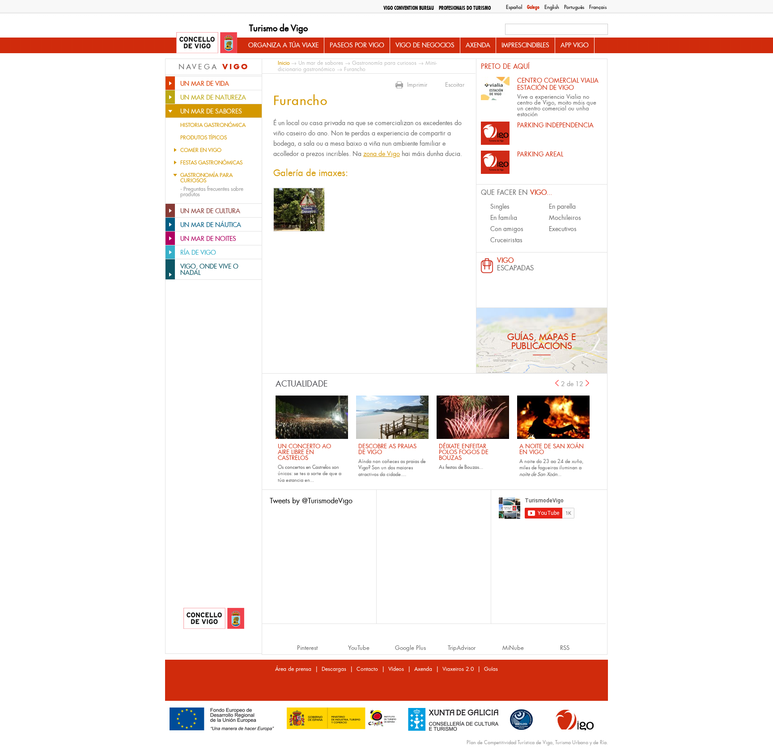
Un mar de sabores (320, 63)
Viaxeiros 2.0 (458, 669)
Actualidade (302, 384)
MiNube (513, 648)
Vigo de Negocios (424, 45)
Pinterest (307, 648)
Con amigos (506, 229)
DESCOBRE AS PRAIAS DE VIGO (387, 449)
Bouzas (471, 467)
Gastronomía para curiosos (206, 178)
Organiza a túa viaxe (283, 45)
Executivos (563, 229)
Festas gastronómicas (211, 162)
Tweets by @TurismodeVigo (311, 500)
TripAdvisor (462, 648)
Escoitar (454, 84)
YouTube (359, 648)
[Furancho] (299, 210)
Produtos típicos (203, 137)
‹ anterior (557, 383)
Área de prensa (293, 669)
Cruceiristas (506, 240)
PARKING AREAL (540, 154)
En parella (562, 206)
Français (598, 7)
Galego (533, 7)
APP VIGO (575, 45)
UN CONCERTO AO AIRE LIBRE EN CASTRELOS (304, 452)
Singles (500, 206)
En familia (503, 218)
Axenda (478, 45)
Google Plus (410, 648)
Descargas (334, 669)
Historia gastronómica (213, 125)
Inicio (283, 62)
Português (574, 7)
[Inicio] (206, 43)
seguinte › (587, 383)
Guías (491, 669)
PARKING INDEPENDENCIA (555, 125)
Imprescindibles (525, 45)
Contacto (367, 669)
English (551, 7)
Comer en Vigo (200, 150)
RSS (564, 648)
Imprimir (417, 84)
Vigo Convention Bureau (408, 8)
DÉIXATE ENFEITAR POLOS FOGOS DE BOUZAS (463, 452)
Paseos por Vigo (357, 45)
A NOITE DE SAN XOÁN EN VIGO (551, 449)
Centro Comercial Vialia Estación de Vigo (558, 84)
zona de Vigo (381, 154)
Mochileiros (565, 218)
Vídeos (396, 669)
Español (514, 7)
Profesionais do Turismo (465, 8)
